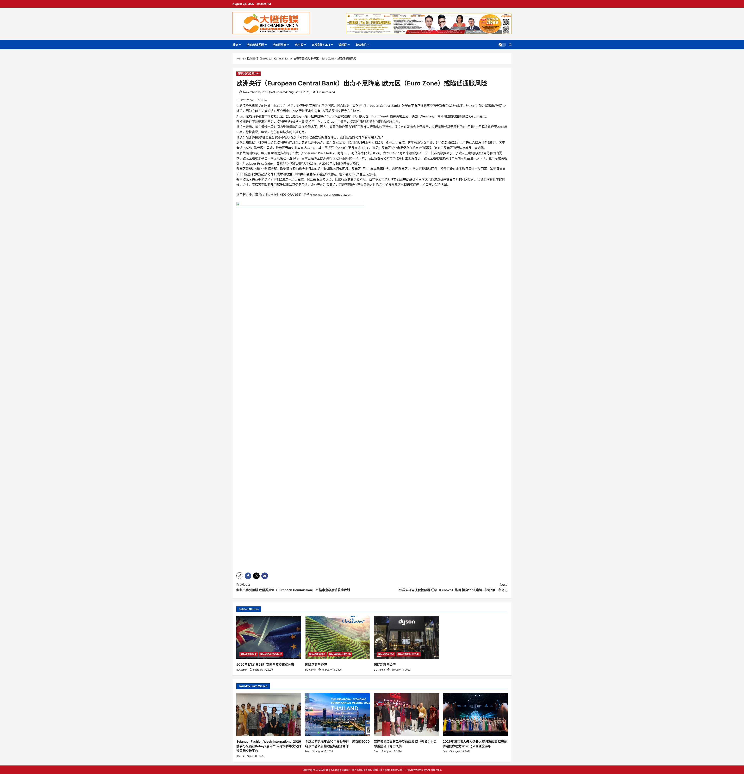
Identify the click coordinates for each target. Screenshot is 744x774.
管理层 (343, 44)
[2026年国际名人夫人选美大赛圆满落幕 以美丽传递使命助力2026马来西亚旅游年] (475, 714)
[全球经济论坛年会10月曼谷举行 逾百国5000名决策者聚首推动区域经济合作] (337, 714)
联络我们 (361, 44)
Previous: (293, 587)
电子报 (299, 44)
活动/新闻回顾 (255, 44)
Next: (453, 587)
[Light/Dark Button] (502, 45)
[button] (510, 44)
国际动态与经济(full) (248, 73)
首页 (235, 44)
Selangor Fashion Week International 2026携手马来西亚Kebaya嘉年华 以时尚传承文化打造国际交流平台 (268, 746)
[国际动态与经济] (337, 637)
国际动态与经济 (248, 654)
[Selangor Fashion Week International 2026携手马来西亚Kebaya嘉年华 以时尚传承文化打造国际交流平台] (268, 714)
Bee (238, 756)
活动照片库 (279, 44)
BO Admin (241, 669)
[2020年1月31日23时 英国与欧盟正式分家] (268, 637)
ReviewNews (414, 769)
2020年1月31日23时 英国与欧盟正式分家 (265, 664)
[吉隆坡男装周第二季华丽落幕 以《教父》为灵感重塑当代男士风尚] (406, 714)
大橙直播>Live (321, 44)
